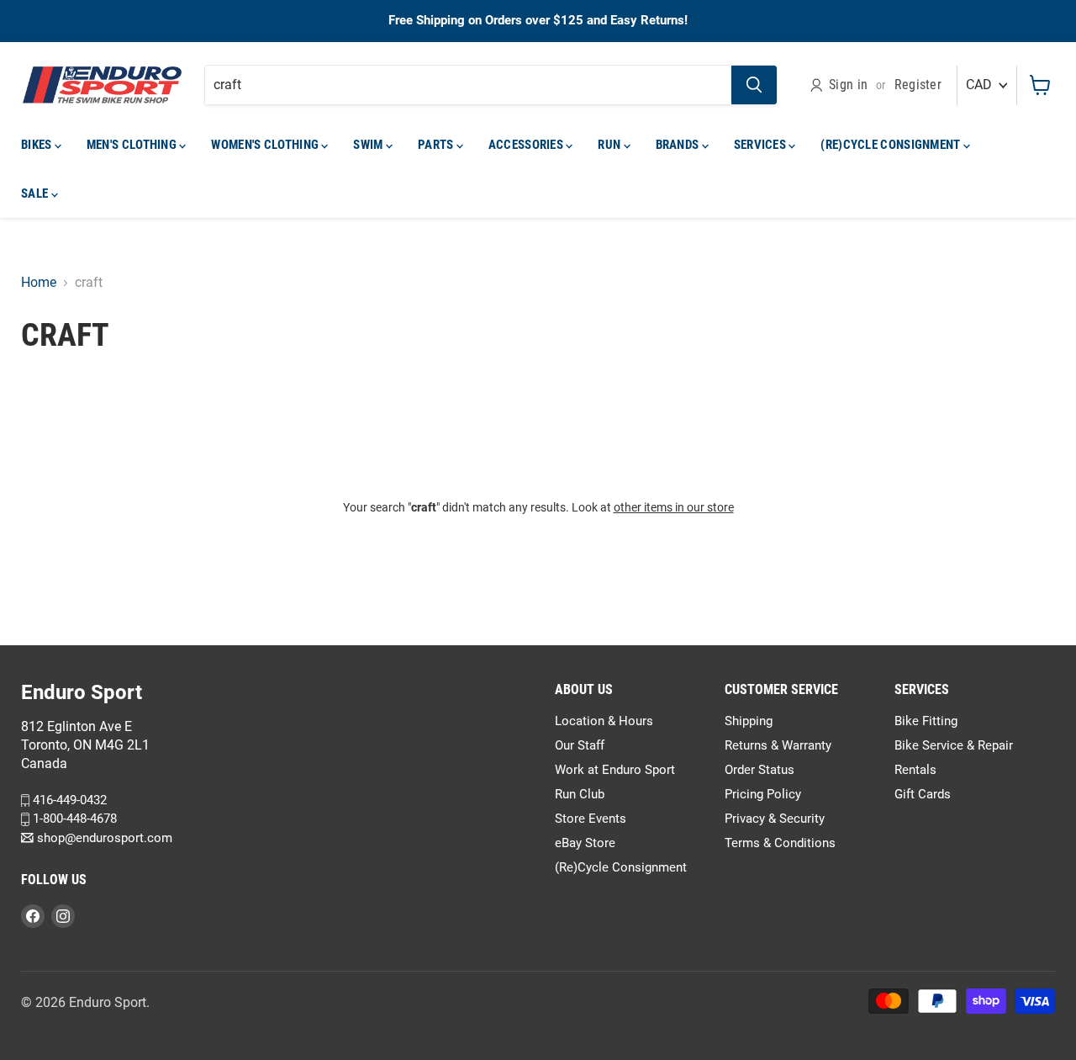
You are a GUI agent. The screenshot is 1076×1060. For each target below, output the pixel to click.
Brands (679, 144)
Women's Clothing (266, 144)
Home (38, 282)
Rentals (915, 769)
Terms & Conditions (780, 843)
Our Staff (579, 745)
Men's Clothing (133, 144)
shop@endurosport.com (103, 837)
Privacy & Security (775, 818)
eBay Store (585, 843)
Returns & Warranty (778, 745)
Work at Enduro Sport (615, 769)
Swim (369, 144)
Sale (36, 193)
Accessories (527, 144)
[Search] (754, 85)
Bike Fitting (925, 721)
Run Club (579, 794)
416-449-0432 (68, 800)
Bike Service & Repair (953, 745)
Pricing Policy (763, 794)
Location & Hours (604, 721)
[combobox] (468, 85)
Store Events (590, 818)
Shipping (749, 721)
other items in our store (674, 507)
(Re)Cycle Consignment (891, 144)
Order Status (759, 769)
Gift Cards (922, 794)
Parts (437, 144)
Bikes (38, 144)
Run (610, 144)
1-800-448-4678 (73, 818)
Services (761, 144)
